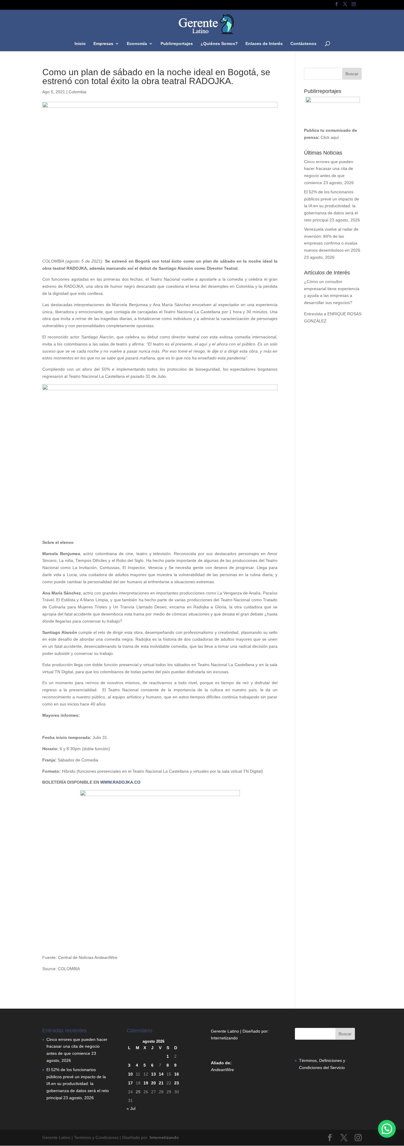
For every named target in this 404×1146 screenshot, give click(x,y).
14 (161, 1074)
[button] (387, 1129)
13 (153, 1074)
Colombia (77, 91)
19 (145, 1083)
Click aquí (330, 137)
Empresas (103, 43)
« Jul (131, 1108)
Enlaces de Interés (264, 43)
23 (176, 1083)
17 (130, 1083)
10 (130, 1074)
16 (176, 1074)
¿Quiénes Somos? (219, 43)
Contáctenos (303, 43)
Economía (137, 43)
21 (161, 1083)
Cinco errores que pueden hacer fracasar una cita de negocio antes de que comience (76, 1046)
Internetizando (224, 1038)
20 (153, 1083)
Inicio (80, 43)
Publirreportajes (177, 43)
